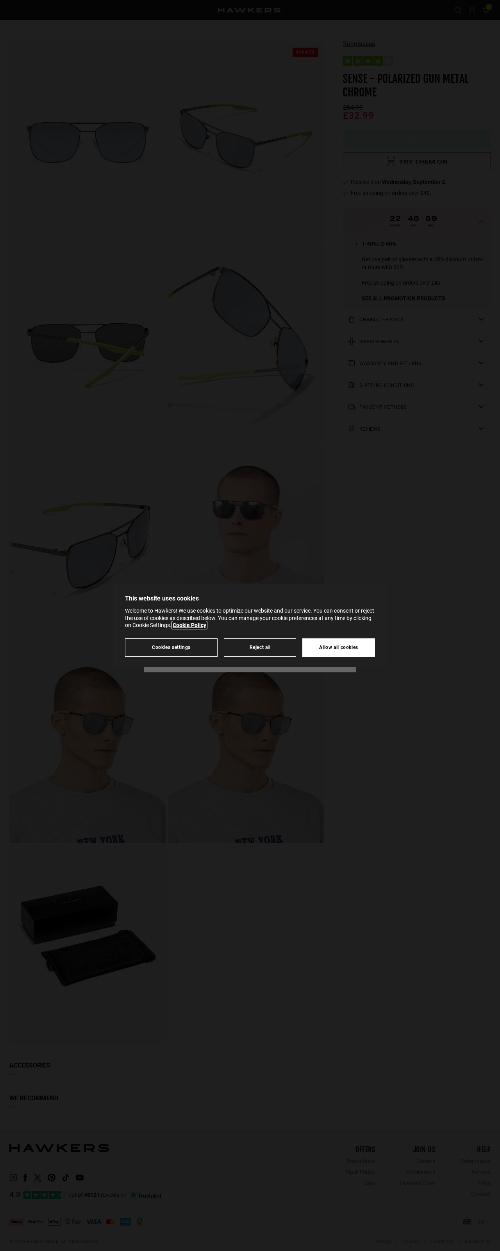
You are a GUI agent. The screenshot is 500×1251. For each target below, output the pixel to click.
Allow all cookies (338, 647)
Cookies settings (171, 647)
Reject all (260, 647)
